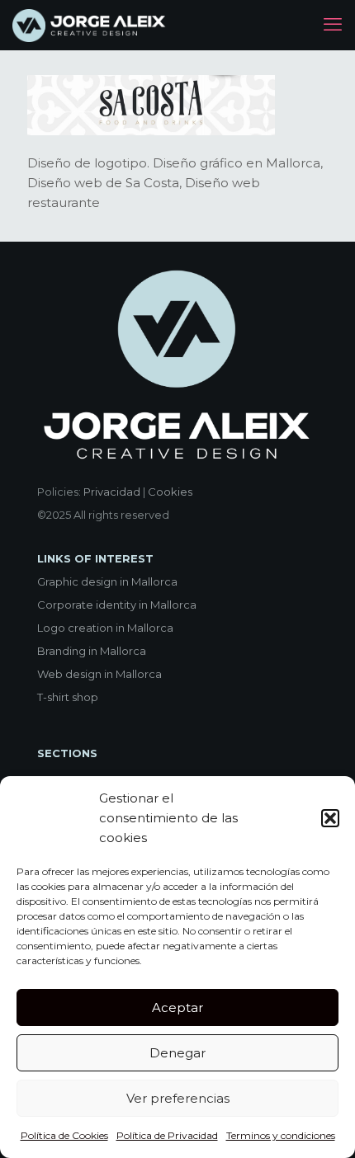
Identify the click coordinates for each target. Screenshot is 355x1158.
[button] (330, 818)
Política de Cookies (64, 1135)
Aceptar (177, 1007)
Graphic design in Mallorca (107, 581)
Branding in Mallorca (91, 650)
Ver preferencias (178, 1098)
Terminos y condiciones (280, 1135)
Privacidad (111, 491)
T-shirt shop (67, 697)
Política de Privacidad (167, 1135)
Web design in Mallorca (99, 673)
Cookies (170, 491)
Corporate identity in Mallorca (116, 604)
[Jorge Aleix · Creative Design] (90, 24)
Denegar (177, 1053)
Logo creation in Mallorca (105, 627)
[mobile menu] (333, 25)
